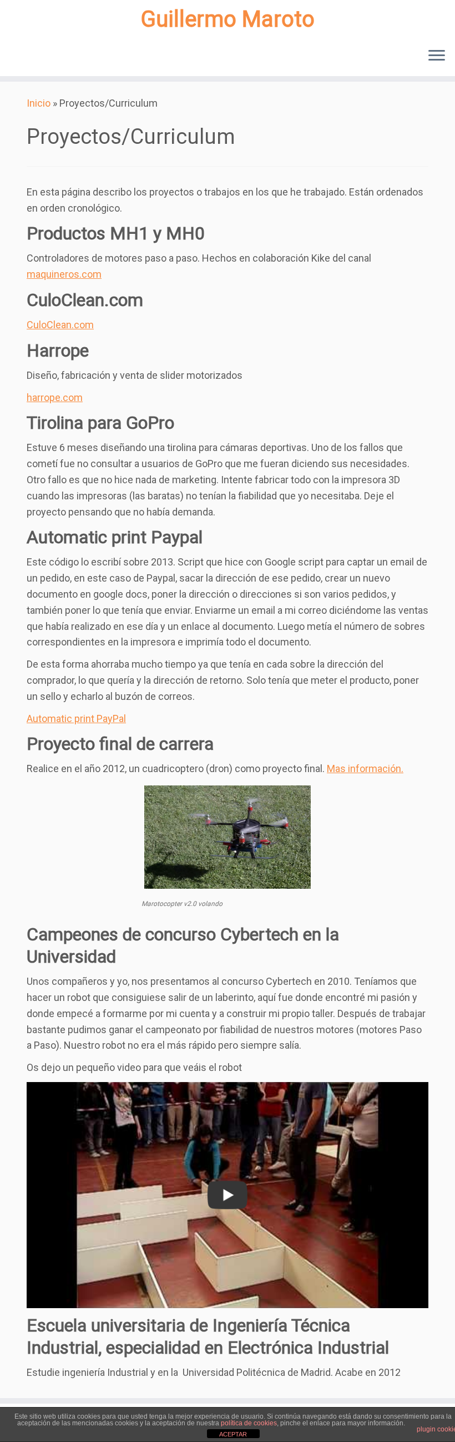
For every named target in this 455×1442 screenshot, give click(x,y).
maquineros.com (64, 274)
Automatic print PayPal (76, 718)
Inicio (38, 103)
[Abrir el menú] (436, 56)
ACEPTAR (233, 1434)
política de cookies (249, 1423)
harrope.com (55, 397)
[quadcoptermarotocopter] (227, 837)
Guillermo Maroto (228, 19)
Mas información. (365, 768)
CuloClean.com (60, 325)
